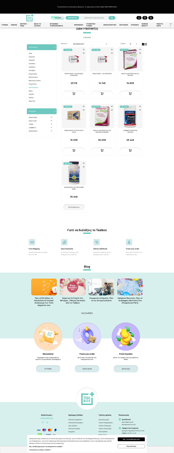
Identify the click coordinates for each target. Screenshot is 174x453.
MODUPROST (40, 131)
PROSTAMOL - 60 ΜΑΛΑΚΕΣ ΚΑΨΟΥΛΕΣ (74, 74)
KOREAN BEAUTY (145, 25)
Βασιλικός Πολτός (35, 81)
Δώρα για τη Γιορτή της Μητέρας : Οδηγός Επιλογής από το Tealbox (72, 300)
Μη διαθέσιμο (73, 207)
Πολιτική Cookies (74, 429)
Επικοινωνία (103, 435)
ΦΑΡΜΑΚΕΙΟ (78, 25)
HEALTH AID (40, 121)
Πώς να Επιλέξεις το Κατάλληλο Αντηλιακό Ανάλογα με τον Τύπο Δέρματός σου (44, 301)
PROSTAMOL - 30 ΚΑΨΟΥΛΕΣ (102, 74)
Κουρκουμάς (33, 74)
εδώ (62, 443)
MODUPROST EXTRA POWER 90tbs (74, 188)
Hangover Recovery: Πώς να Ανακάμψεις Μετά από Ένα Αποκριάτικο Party (130, 300)
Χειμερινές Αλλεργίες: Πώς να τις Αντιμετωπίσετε (101, 299)
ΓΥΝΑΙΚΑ (5, 25)
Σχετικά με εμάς (104, 420)
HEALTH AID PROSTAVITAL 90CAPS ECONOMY (102, 131)
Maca (30, 91)
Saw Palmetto (33, 87)
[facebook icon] (42, 422)
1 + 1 (171, 25)
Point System (103, 432)
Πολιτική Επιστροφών (75, 423)
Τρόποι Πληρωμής (105, 426)
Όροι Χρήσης (72, 426)
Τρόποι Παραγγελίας (106, 423)
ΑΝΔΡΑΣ (14, 25)
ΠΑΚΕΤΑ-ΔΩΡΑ (159, 25)
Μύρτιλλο (32, 101)
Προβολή (123, 43)
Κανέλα (31, 98)
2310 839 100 (47, 418)
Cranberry (32, 67)
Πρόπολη (32, 57)
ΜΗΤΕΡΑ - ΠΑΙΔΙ (24, 25)
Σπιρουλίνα (32, 84)
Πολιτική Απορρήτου (75, 420)
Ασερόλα (32, 60)
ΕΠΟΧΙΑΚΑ (135, 25)
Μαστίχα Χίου (33, 77)
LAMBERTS (40, 128)
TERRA (40, 124)
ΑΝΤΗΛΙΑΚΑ (123, 25)
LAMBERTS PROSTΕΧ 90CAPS (130, 131)
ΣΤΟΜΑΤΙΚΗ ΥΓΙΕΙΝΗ (90, 25)
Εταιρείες (71, 432)
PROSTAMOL (40, 117)
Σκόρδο (31, 94)
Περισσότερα (131, 446)
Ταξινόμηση (64, 43)
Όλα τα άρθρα (87, 313)
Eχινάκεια (32, 63)
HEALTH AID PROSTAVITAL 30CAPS (130, 74)
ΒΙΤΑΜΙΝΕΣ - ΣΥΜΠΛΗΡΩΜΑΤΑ (56, 25)
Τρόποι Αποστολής (105, 429)
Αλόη (30, 53)
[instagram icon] (47, 422)
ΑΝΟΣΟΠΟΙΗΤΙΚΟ (109, 25)
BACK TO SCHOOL (37, 25)
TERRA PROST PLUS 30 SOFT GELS (74, 131)
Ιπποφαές (32, 70)
